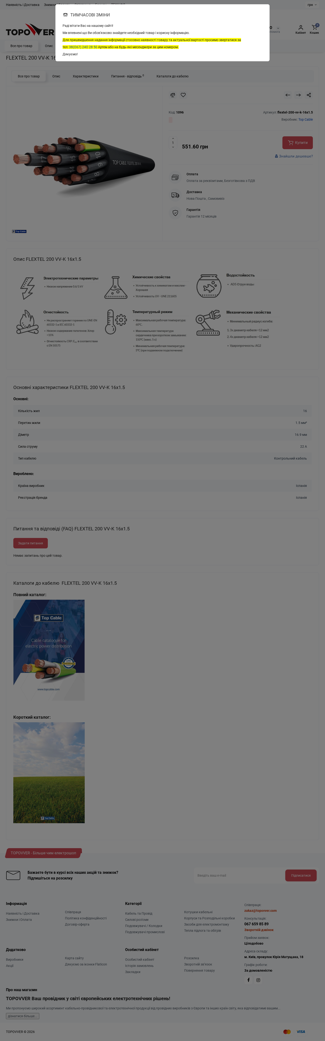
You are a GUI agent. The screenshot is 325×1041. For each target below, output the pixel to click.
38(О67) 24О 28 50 (83, 47)
